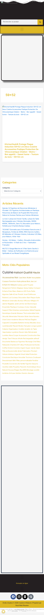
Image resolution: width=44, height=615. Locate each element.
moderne (14, 320)
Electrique (14, 357)
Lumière (5, 335)
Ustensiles (13, 301)
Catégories (6, 188)
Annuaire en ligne (22, 583)
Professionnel (29, 345)
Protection (33, 354)
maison (18, 272)
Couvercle (13, 364)
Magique (20, 288)
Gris (22, 304)
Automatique (31, 367)
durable (27, 329)
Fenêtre (35, 360)
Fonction (12, 281)
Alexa (11, 335)
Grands (24, 373)
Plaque (33, 298)
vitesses (30, 373)
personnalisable (26, 360)
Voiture (5, 354)
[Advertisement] (22, 57)
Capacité (5, 323)
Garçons (35, 364)
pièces (23, 281)
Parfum (14, 288)
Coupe (15, 335)
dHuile (20, 338)
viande (33, 348)
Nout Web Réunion (22, 605)
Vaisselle (33, 307)
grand (39, 326)
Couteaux (21, 307)
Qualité (27, 272)
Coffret (5, 348)
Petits (33, 291)
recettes (5, 367)
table (11, 367)
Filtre (10, 310)
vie (31, 329)
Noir (16, 277)
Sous (38, 323)
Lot (35, 281)
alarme (4, 304)
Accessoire (23, 335)
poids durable (15, 610)
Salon (38, 348)
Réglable (11, 304)
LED (24, 291)
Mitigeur (34, 301)
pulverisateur (24, 310)
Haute (36, 272)
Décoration (22, 298)
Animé (10, 348)
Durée (37, 345)
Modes (20, 326)
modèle (21, 329)
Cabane (5, 329)
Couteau (15, 298)
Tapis (35, 329)
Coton (8, 320)
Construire (6, 357)
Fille (3, 351)
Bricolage (30, 370)
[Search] (40, 22)
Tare (9, 338)
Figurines (21, 342)
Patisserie (6, 345)
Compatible (13, 323)
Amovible (21, 357)
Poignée (37, 310)
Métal (32, 310)
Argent (22, 348)
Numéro (36, 316)
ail (20, 304)
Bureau (20, 301)
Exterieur (16, 310)
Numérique (6, 313)
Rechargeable (28, 338)
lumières (5, 373)
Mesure (14, 285)
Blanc (14, 291)
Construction (32, 335)
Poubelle (5, 364)
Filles (18, 360)
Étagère (34, 320)
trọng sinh (24, 610)
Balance (20, 291)
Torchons (29, 357)
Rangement (6, 288)
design (4, 338)
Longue (34, 326)
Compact (37, 288)
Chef (35, 342)
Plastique (13, 307)
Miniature (5, 301)
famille (22, 364)
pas (13, 373)
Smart (23, 354)
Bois (28, 281)
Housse (11, 370)
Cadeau (20, 285)
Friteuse (14, 338)
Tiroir (25, 313)
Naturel (5, 370)
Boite (27, 316)
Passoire (23, 367)
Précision (21, 316)
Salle (11, 294)
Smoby (26, 323)
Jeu (32, 281)
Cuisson (5, 281)
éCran (15, 294)
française (27, 326)
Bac (38, 335)
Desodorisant (7, 360)
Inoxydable (36, 278)
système (15, 332)
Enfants (5, 291)
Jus (20, 277)
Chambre (13, 345)
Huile (19, 281)
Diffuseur (27, 301)
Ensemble (6, 307)
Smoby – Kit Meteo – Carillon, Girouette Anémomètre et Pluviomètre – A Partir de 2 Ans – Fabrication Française (21, 242)
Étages (16, 370)
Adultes (18, 373)
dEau (22, 345)
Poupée (30, 285)
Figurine (28, 364)
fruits (37, 313)
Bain (28, 298)
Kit (9, 285)
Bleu (38, 342)
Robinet (5, 298)
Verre (31, 316)
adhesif (36, 338)
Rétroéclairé (32, 332)
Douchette (6, 342)
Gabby (30, 288)
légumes (5, 294)
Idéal (27, 354)
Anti (10, 373)
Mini (14, 360)
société (36, 370)
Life (18, 364)
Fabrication (27, 351)
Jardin (16, 304)
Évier (10, 291)
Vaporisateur (7, 332)
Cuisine (7, 272)
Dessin (21, 332)
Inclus (27, 307)
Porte (29, 291)
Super (28, 348)
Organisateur (13, 329)
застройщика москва (19, 609)
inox (24, 277)
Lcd (9, 298)
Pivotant (34, 351)
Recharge (29, 342)
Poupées (16, 367)
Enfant (5, 285)
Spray (26, 288)
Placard (15, 326)
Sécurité (5, 316)
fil (37, 301)
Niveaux (20, 313)
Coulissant (37, 357)
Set (26, 304)
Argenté (18, 354)
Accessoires (8, 277)
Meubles (33, 323)
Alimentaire (13, 316)
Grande (13, 313)
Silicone (21, 320)
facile (38, 298)
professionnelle (11, 351)
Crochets (16, 348)
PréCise (27, 320)
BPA (24, 370)
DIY (18, 345)
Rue (21, 370)
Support (5, 310)
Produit (20, 294)
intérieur (11, 354)
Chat (4, 320)
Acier (29, 277)
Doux (39, 367)
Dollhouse (32, 294)
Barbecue (14, 342)
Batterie (21, 323)
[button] (22, 29)
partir (25, 285)
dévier (20, 351)
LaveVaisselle (7, 326)
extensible (31, 313)
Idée (26, 332)
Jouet (26, 294)
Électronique (32, 304)
